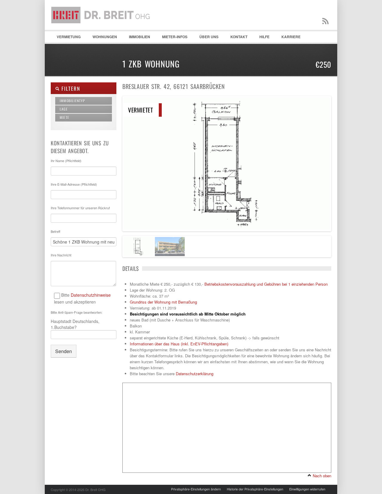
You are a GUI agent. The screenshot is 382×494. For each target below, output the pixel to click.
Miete (64, 117)
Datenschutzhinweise (91, 295)
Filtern (69, 88)
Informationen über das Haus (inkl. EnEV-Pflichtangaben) (179, 344)
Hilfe (261, 38)
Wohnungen (102, 38)
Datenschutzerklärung (194, 373)
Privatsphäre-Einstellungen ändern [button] (196, 489)
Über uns (208, 36)
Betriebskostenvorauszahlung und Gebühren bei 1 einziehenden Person (266, 284)
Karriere (291, 36)
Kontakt (235, 38)
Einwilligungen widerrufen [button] (307, 489)
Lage (64, 109)
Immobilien (136, 38)
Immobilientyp (72, 100)
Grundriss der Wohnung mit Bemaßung (163, 302)
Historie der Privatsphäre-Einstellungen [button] (255, 489)
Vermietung (66, 38)
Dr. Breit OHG (103, 30)
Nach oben (321, 475)
